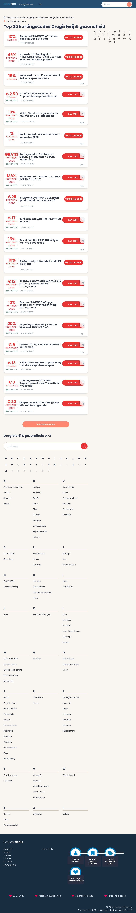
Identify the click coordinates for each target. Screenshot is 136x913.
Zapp (6, 819)
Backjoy (36, 487)
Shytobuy (67, 720)
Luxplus (66, 642)
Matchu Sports (10, 664)
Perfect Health (10, 708)
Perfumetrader (10, 725)
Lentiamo (67, 625)
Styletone (67, 725)
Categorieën (25, 4)
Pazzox (7, 720)
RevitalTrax (38, 697)
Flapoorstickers (69, 565)
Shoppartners (69, 731)
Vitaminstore (39, 797)
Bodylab (36, 515)
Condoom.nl (68, 509)
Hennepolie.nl (39, 587)
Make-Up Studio (11, 659)
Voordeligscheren (41, 786)
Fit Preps (66, 553)
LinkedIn (8, 858)
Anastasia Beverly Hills (13, 487)
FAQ (40, 4)
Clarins (65, 492)
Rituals (36, 703)
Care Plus (67, 504)
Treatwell (8, 781)
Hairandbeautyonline (42, 592)
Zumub (7, 814)
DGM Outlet (9, 553)
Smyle (65, 708)
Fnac (65, 559)
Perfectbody (9, 758)
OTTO (65, 670)
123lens (66, 814)
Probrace (8, 736)
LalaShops (67, 637)
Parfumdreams (10, 747)
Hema (35, 598)
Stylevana (67, 714)
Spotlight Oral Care (71, 697)
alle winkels (47, 849)
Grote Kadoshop (11, 587)
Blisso (35, 509)
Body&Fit (37, 492)
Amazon (7, 498)
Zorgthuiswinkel (11, 825)
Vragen (7, 852)
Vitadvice (37, 781)
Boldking (37, 520)
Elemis (36, 559)
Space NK (67, 703)
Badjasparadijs (39, 526)
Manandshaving (11, 675)
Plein (6, 753)
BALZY (36, 498)
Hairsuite (37, 581)
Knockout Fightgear (42, 614)
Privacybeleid (10, 864)
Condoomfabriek (70, 498)
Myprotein (8, 681)
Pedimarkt (8, 731)
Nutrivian (37, 659)
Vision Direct (38, 792)
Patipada (8, 742)
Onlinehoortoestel (71, 664)
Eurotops (37, 565)
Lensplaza (67, 620)
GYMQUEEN (9, 581)
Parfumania (9, 714)
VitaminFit (37, 775)
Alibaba (7, 492)
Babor (35, 504)
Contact (7, 855)
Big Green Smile (40, 531)
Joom (6, 614)
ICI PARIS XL (68, 587)
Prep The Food (10, 703)
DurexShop (8, 559)
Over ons (8, 849)
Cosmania (67, 515)
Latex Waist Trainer (71, 631)
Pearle (6, 697)
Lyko (65, 614)
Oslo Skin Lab (68, 659)
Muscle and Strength (13, 670)
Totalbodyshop (10, 775)
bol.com (36, 537)
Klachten (8, 861)
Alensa (6, 504)
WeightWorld (69, 775)
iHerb (65, 581)
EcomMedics (39, 553)
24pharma (37, 814)
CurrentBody (68, 487)
